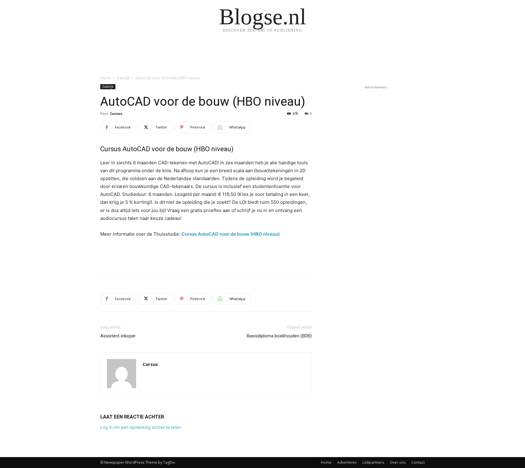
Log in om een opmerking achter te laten (140, 427)
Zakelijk (123, 77)
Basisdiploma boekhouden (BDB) (279, 336)
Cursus (116, 113)
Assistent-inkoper (118, 336)
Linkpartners (373, 462)
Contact (418, 462)
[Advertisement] (206, 255)
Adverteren (347, 462)
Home (105, 77)
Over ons (398, 462)
